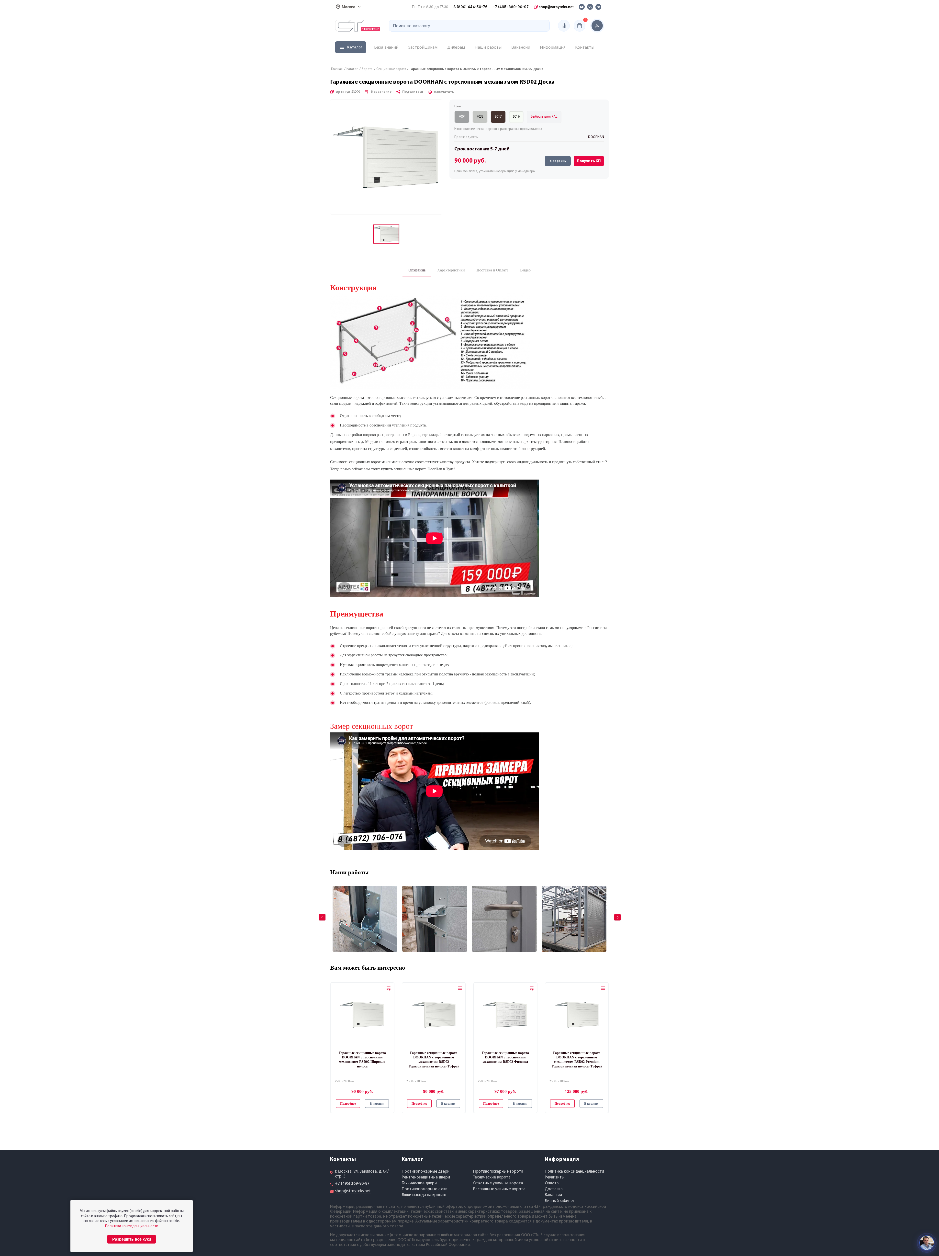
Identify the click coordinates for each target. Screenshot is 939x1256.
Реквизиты (554, 1177)
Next (614, 913)
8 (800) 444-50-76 (470, 7)
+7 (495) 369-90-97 (511, 7)
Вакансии (520, 47)
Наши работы (488, 47)
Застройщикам (422, 47)
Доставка (554, 1189)
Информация (552, 47)
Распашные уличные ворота (499, 1189)
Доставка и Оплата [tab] (492, 270)
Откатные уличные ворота (498, 1183)
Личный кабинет (560, 1201)
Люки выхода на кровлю (424, 1195)
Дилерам (456, 47)
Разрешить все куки (131, 1239)
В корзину (557, 161)
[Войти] (597, 26)
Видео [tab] (525, 270)
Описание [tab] (416, 270)
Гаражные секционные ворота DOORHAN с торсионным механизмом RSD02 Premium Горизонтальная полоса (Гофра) (577, 1059)
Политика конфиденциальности (574, 1171)
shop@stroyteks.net (556, 7)
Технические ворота (492, 1177)
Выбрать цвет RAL (544, 117)
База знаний (386, 47)
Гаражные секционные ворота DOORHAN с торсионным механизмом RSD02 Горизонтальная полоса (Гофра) (434, 1059)
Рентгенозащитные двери (426, 1177)
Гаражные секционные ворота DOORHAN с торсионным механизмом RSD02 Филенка (505, 1057)
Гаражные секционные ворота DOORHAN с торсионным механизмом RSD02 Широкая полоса (362, 1059)
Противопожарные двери (425, 1171)
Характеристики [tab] (451, 270)
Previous (318, 913)
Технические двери (419, 1183)
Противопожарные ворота (498, 1171)
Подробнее (348, 1103)
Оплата (552, 1183)
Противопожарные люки (424, 1189)
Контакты (584, 47)
